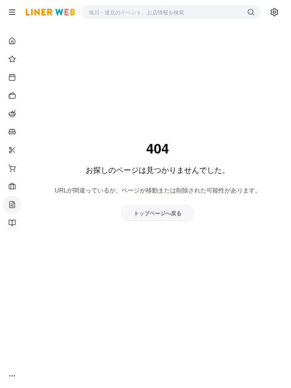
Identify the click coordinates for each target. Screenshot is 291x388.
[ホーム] (12, 41)
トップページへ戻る (157, 213)
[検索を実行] (251, 12)
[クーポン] (12, 95)
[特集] (12, 59)
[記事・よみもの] (12, 205)
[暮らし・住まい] (12, 132)
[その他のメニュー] (12, 376)
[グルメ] (12, 114)
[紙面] (12, 223)
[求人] (12, 186)
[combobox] (163, 12)
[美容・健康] (12, 150)
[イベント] (12, 77)
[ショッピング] (12, 168)
